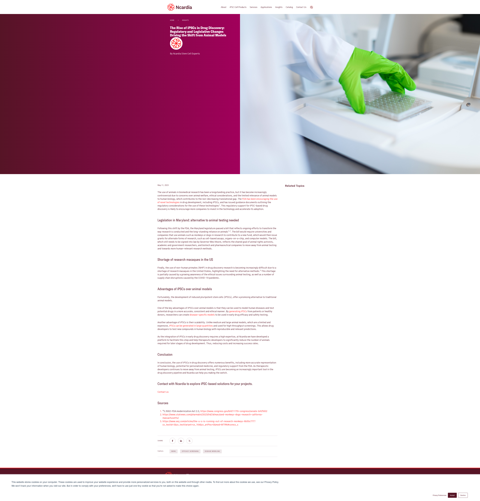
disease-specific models (202, 315)
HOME (172, 20)
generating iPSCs (238, 311)
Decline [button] (463, 495)
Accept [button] (452, 495)
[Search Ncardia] (311, 7)
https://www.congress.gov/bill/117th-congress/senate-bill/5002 (233, 411)
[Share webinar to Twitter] (189, 441)
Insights (185, 20)
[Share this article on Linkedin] (181, 441)
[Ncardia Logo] (180, 10)
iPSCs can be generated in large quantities (191, 326)
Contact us (163, 392)
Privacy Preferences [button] (439, 495)
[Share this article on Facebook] (173, 441)
